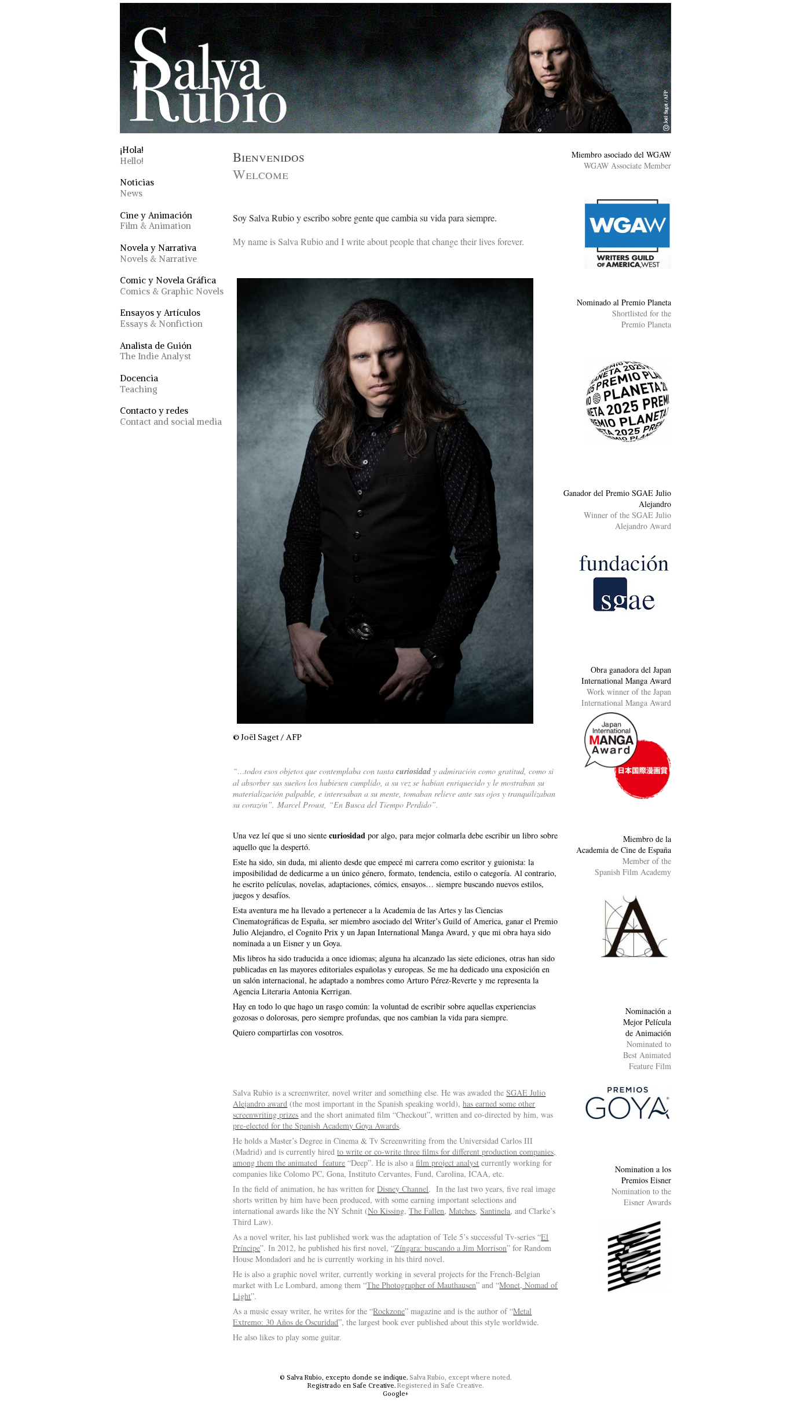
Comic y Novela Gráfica (172, 286)
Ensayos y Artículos (161, 318)
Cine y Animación (156, 221)
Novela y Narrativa (158, 253)
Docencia (139, 384)
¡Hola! (132, 155)
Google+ (395, 1394)
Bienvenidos (269, 165)
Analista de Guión (156, 351)
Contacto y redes (171, 416)
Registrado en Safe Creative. (351, 1385)
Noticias (137, 188)
